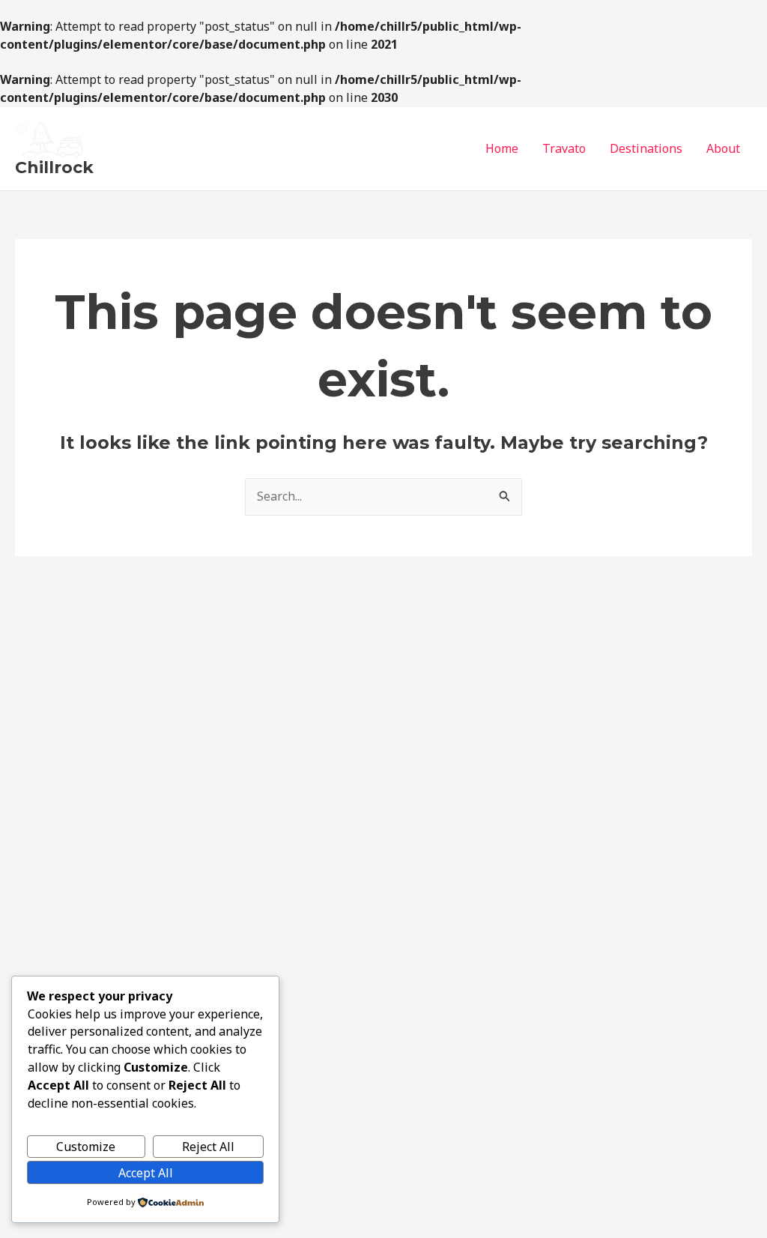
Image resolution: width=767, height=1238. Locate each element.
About (723, 148)
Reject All (208, 1146)
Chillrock (54, 167)
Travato (564, 148)
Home (501, 148)
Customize (85, 1146)
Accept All (145, 1173)
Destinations (646, 148)
